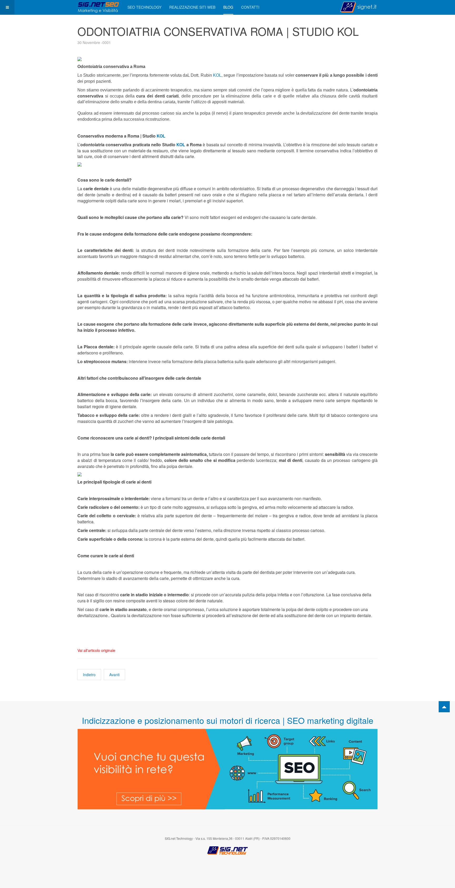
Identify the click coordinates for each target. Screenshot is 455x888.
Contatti (250, 7)
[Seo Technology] (98, 7)
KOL (216, 75)
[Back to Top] (444, 706)
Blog (228, 7)
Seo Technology (144, 7)
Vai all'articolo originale (96, 650)
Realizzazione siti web (192, 7)
